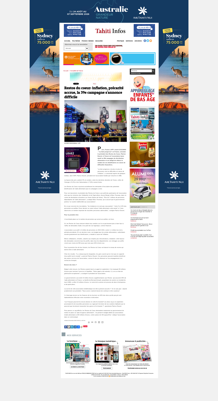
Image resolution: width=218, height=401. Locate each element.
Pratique (120, 41)
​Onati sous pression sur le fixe (141, 230)
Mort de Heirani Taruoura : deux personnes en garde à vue (141, 224)
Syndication (113, 376)
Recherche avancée (135, 73)
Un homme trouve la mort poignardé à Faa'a (140, 218)
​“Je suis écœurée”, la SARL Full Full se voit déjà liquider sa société (142, 235)
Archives (138, 41)
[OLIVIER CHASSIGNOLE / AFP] (95, 100)
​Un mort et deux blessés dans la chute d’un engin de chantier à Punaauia (141, 211)
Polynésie (76, 41)
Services (129, 41)
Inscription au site (121, 376)
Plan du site (105, 376)
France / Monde (88, 41)
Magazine (99, 41)
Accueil (67, 41)
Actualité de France (76, 71)
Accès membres (98, 376)
